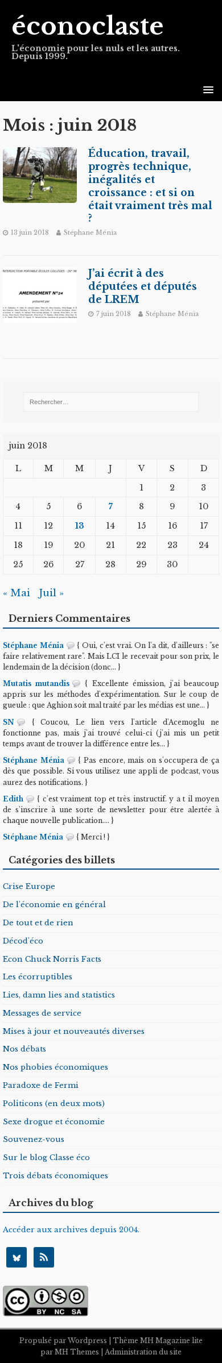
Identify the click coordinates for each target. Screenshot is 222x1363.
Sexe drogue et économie (54, 1122)
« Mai (16, 593)
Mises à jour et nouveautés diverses (74, 1031)
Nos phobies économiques (55, 1067)
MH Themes (77, 1352)
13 (79, 526)
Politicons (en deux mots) (54, 1103)
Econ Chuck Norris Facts (52, 959)
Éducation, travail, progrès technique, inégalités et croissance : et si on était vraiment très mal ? (150, 186)
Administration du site (143, 1352)
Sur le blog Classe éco (46, 1157)
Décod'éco (23, 941)
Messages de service (42, 1013)
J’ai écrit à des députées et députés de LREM (142, 286)
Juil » (51, 593)
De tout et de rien (38, 923)
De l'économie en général (54, 904)
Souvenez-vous (33, 1139)
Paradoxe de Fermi (41, 1085)
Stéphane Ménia (90, 232)
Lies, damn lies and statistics (59, 995)
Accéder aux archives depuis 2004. (71, 1230)
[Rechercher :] (111, 402)
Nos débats (24, 1049)
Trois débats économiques (55, 1176)
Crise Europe (29, 886)
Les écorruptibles (37, 977)
